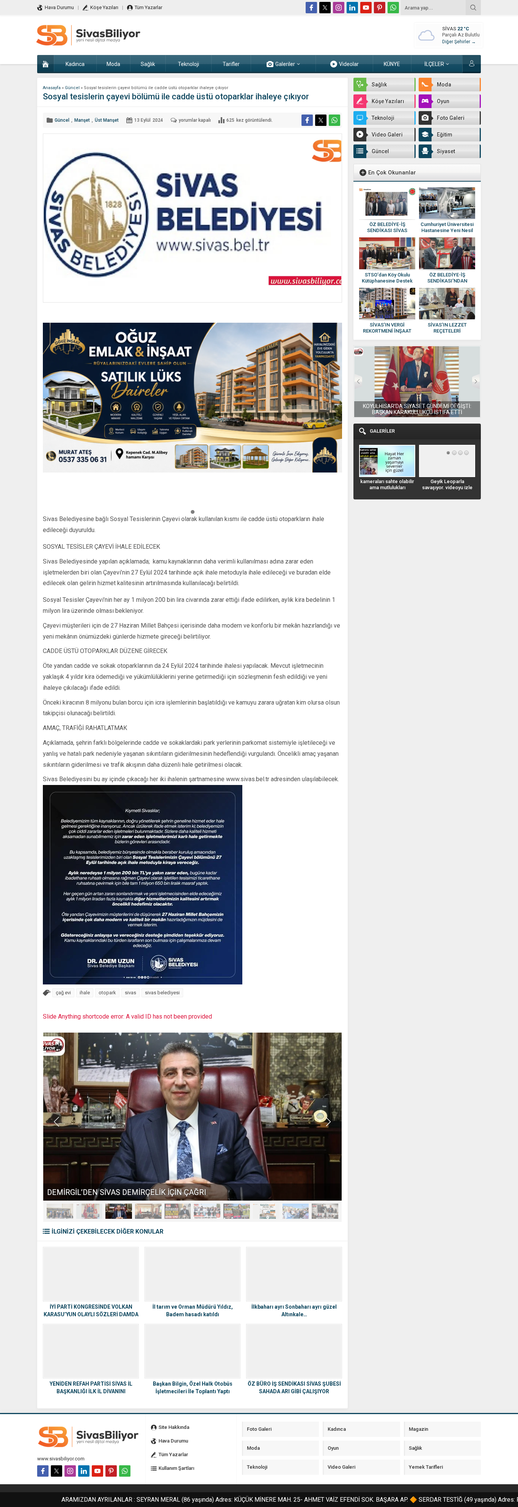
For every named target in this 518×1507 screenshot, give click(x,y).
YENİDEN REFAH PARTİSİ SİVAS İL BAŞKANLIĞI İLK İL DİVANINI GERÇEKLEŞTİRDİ (91, 1391)
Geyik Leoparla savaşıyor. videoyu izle (387, 484)
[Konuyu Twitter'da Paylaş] (320, 120)
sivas (130, 992)
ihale (85, 992)
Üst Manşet (107, 120)
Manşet (82, 120)
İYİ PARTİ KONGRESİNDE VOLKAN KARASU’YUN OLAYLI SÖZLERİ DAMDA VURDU (91, 1314)
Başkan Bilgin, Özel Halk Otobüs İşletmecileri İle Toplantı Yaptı (192, 1387)
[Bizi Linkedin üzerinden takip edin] (352, 7)
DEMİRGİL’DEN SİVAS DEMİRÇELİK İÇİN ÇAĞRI (126, 1192)
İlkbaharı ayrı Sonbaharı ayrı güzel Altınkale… (294, 1310)
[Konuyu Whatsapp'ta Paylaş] (334, 120)
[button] (193, 511)
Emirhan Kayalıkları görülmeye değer (447, 484)
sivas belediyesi (162, 992)
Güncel (72, 87)
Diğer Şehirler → (459, 41)
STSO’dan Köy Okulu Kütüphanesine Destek (387, 278)
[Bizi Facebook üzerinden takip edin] (311, 7)
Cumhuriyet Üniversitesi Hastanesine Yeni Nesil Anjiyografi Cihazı (447, 230)
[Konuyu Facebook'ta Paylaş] (307, 120)
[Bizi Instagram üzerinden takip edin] (338, 7)
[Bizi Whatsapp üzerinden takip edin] (393, 7)
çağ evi (63, 992)
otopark (107, 992)
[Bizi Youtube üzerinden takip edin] (366, 7)
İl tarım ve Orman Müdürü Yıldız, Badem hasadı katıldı (192, 1310)
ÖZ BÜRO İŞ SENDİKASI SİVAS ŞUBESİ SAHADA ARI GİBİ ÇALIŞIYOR (294, 1387)
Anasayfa (52, 87)
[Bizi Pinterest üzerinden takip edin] (379, 7)
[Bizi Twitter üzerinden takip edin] (325, 7)
